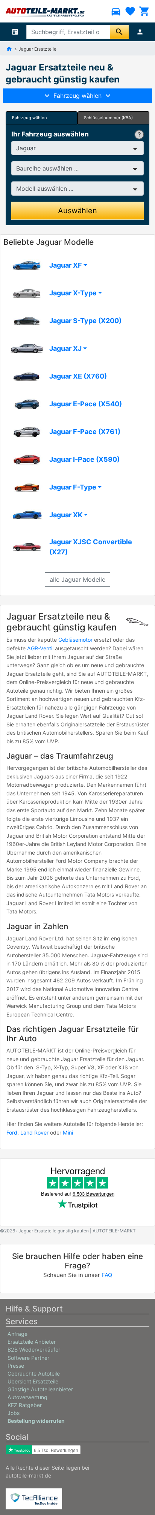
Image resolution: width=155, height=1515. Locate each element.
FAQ (107, 1274)
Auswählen (77, 210)
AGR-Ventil (40, 648)
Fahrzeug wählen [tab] (29, 117)
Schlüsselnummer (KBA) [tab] (108, 117)
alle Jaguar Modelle (77, 579)
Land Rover (34, 1132)
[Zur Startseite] (9, 48)
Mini (68, 1132)
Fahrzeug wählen (77, 95)
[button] (77, 265)
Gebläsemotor (75, 639)
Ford (11, 1132)
